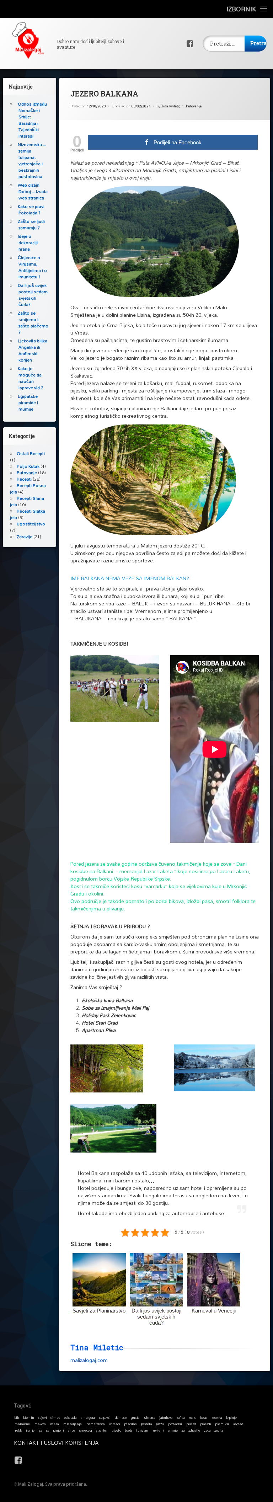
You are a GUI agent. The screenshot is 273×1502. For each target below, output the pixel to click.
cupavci (105, 1417)
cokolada (70, 1417)
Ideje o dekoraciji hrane (28, 242)
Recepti (24, 479)
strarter (101, 1430)
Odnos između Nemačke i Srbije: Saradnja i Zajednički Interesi (32, 120)
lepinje (231, 1417)
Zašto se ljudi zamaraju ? (31, 224)
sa (40, 1430)
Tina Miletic (170, 105)
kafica (180, 1417)
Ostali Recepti (31, 453)
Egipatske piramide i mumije (28, 402)
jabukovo (165, 1417)
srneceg (85, 1430)
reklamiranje (25, 1430)
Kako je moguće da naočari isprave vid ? (30, 378)
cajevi (42, 1417)
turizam (142, 1430)
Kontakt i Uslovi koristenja (56, 1442)
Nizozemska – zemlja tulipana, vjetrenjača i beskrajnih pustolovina (32, 160)
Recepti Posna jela (28, 488)
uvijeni (158, 1430)
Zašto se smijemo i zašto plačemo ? (33, 322)
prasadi (205, 1423)
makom (40, 1423)
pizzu (160, 1423)
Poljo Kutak (28, 466)
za (183, 1430)
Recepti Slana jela (27, 501)
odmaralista (96, 1423)
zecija (218, 1430)
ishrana (149, 1417)
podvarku (175, 1423)
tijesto (116, 1430)
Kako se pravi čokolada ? (31, 209)
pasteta (146, 1423)
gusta (135, 1417)
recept (238, 1423)
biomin (28, 1417)
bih (16, 1417)
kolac (204, 1417)
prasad (191, 1423)
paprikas (130, 1423)
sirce (71, 1430)
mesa (54, 1423)
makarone (22, 1423)
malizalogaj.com (89, 1360)
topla (128, 1430)
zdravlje (194, 1430)
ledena (217, 1417)
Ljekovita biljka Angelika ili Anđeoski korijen (32, 350)
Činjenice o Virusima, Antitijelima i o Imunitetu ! (32, 267)
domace (121, 1417)
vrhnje (173, 1430)
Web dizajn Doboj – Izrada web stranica (33, 191)
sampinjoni (55, 1430)
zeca (207, 1430)
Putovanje (194, 105)
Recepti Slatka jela (27, 514)
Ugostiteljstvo (31, 524)
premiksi (222, 1423)
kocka (192, 1417)
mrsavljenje (72, 1423)
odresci (114, 1423)
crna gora (88, 1417)
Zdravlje (24, 537)
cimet (55, 1417)
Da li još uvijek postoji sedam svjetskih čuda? (33, 295)
